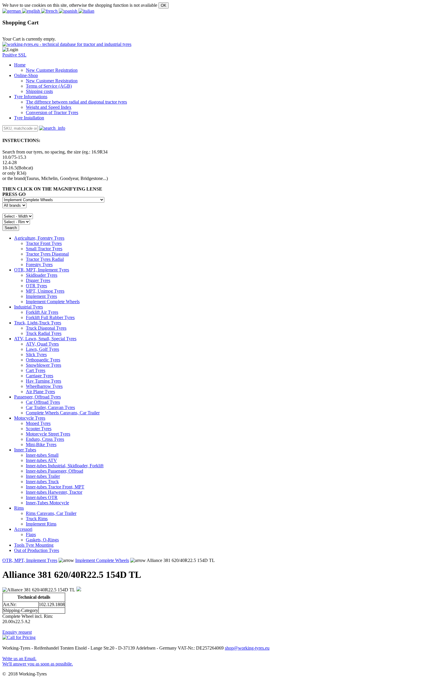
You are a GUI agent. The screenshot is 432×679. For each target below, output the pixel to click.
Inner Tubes (25, 449)
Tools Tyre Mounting (33, 545)
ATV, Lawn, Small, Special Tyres (45, 338)
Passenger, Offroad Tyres (37, 396)
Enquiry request (17, 632)
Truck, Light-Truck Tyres (37, 322)
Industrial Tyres (28, 306)
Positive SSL (14, 54)
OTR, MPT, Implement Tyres (41, 269)
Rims (19, 508)
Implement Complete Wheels (102, 560)
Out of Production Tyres (36, 550)
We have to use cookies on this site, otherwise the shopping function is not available (79, 5)
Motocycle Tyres (29, 418)
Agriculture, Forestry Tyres (39, 238)
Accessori (23, 529)
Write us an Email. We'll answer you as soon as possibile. (37, 661)
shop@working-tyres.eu (247, 647)
